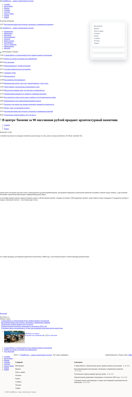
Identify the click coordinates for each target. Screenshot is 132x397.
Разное (6, 17)
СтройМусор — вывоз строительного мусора (36, 355)
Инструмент (8, 6)
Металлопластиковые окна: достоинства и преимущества (24, 90)
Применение (8, 31)
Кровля (6, 8)
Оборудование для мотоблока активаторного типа (21, 87)
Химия (6, 15)
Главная (7, 125)
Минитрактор (9, 46)
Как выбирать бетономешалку (14, 80)
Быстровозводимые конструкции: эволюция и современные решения (28, 24)
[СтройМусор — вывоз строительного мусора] (17, 1)
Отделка (7, 12)
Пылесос (7, 39)
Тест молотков (9, 62)
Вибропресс (8, 33)
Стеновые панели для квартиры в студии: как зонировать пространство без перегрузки (32, 328)
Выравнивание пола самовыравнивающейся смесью (22, 101)
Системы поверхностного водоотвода (17, 69)
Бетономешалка (9, 37)
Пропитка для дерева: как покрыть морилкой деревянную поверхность (29, 104)
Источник (3, 313)
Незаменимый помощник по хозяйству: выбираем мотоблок (25, 94)
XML (130, 355)
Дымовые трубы (10, 73)
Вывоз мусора (9, 41)
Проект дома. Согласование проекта (17, 108)
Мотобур (7, 48)
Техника (7, 10)
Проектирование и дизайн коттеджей (17, 66)
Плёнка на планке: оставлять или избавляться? (20, 59)
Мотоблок (7, 35)
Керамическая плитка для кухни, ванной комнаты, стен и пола (26, 83)
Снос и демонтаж (10, 44)
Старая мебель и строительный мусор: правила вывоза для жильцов (28, 55)
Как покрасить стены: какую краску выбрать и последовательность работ (30, 97)
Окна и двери (9, 14)
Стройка (7, 4)
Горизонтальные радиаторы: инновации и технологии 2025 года (24, 326)
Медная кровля (9, 76)
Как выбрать (8, 42)
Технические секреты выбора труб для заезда (20, 115)
